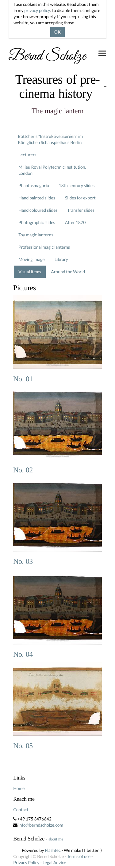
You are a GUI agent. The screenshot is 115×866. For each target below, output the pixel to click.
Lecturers (27, 154)
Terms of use (78, 856)
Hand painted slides (36, 197)
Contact (20, 809)
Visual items (29, 271)
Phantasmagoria (33, 185)
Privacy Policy (26, 862)
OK (57, 32)
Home (19, 788)
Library (61, 259)
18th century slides (77, 185)
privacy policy (37, 10)
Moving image (31, 259)
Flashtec (53, 850)
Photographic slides (36, 222)
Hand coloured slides (37, 210)
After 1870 (75, 222)
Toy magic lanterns (35, 234)
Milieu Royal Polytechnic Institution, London (52, 170)
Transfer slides (80, 210)
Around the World (68, 271)
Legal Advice (54, 862)
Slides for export (80, 197)
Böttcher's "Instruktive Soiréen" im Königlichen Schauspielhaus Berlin (50, 139)
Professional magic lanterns (44, 247)
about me (55, 839)
